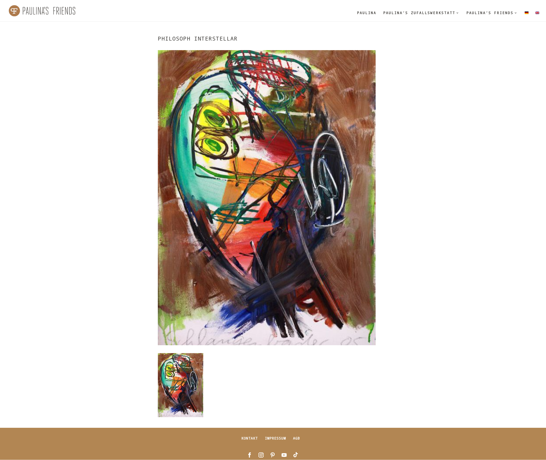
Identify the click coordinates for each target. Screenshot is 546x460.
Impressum (275, 438)
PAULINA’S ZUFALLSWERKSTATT (419, 13)
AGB (296, 438)
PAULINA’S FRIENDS (490, 13)
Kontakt (249, 438)
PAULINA (366, 13)
